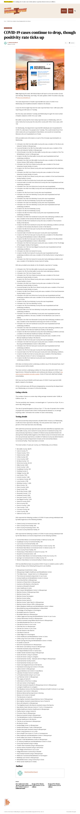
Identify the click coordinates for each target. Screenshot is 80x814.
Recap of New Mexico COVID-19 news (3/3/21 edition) (38, 785)
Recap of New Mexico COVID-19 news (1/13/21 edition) (54, 785)
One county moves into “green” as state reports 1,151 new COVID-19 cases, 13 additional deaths (24, 786)
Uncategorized (8, 28)
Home (5, 21)
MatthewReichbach (13, 42)
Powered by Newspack (71, 811)
